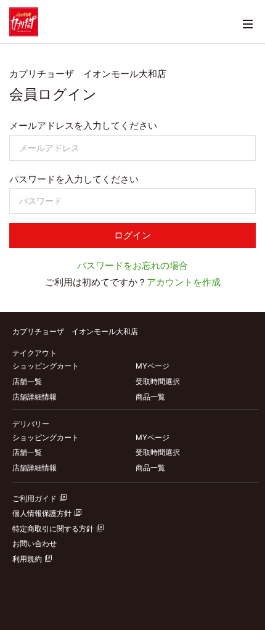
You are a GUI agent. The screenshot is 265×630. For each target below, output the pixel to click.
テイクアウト (34, 353)
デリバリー (30, 423)
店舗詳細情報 (34, 396)
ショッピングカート (45, 365)
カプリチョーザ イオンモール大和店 (75, 331)
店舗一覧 (27, 381)
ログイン (132, 235)
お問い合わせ (34, 543)
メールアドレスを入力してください (83, 125)
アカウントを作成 (184, 282)
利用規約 (27, 558)
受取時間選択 (158, 381)
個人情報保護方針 (41, 513)
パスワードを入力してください (74, 179)
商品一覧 (150, 396)
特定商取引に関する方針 (53, 528)
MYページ (152, 365)
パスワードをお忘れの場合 (132, 265)
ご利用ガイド (34, 498)
